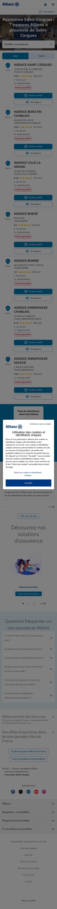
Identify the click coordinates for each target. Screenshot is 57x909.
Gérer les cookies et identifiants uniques (28, 473)
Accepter (28, 483)
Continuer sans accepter (40, 424)
